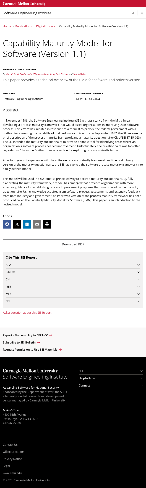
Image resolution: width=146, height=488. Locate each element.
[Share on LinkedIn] (27, 224)
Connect (84, 385)
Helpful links (87, 378)
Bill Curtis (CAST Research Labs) (34, 74)
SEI (81, 371)
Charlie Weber (79, 74)
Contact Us (10, 445)
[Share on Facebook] (7, 224)
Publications (23, 26)
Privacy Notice (12, 459)
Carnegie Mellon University (32, 480)
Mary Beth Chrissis (59, 74)
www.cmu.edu (12, 473)
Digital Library (45, 26)
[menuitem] (28, 13)
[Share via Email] (37, 224)
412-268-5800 (12, 423)
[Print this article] (47, 224)
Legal (6, 466)
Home (7, 26)
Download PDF (73, 244)
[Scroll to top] (141, 480)
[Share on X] (17, 224)
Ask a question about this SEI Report (27, 313)
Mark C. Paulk (12, 74)
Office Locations (13, 452)
